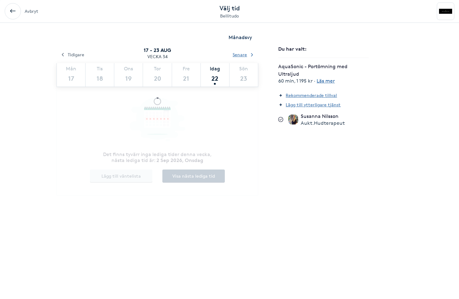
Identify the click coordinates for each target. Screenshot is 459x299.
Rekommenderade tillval (311, 95)
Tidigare (76, 54)
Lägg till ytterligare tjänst (313, 104)
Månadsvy (240, 37)
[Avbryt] (13, 11)
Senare (240, 54)
